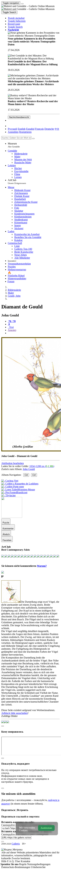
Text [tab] (11, 327)
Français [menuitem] (39, 128)
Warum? (42, 565)
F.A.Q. (11, 861)
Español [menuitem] (30, 128)
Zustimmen (46, 828)
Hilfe (4, 861)
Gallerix (16, 843)
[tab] (12, 321)
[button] (16, 18)
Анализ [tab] (12, 330)
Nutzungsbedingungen (38, 864)
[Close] (33, 138)
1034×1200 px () (41, 466)
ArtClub (17, 181)
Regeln (23, 864)
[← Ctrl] (8, 495)
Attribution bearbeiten (12, 463)
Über (18, 861)
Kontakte (25, 861)
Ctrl (26, 475)
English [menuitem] (22, 128)
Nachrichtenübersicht (19, 117)
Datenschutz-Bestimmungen (16, 867)
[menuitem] (57, 128)
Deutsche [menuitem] (49, 128)
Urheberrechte (38, 867)
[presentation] (34, 333)
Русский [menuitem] (12, 128)
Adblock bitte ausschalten (14, 713)
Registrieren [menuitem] (25, 132)
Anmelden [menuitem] (13, 132)
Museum (14, 145)
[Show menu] (22, 3)
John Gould (29, 469)
